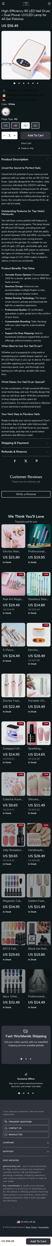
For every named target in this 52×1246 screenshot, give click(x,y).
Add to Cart (38, 1241)
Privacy (34, 1227)
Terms (28, 1227)
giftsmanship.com (12, 1166)
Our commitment (11, 1186)
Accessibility (44, 1227)
